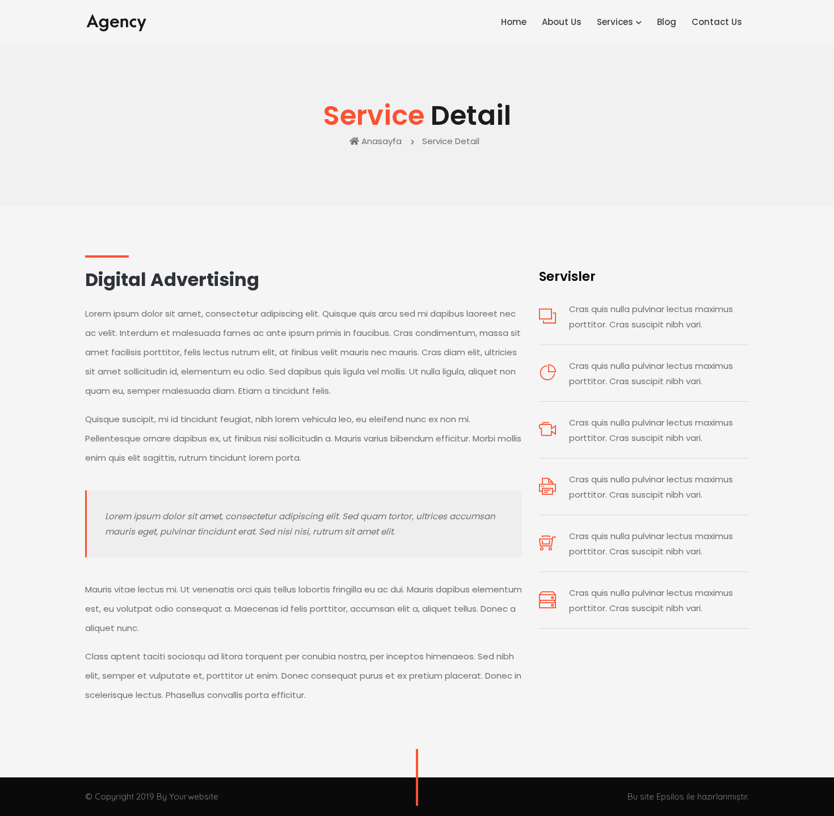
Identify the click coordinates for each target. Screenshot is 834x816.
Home (513, 22)
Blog (666, 22)
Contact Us (717, 22)
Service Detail (452, 141)
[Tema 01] (117, 22)
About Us (562, 22)
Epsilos (670, 796)
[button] (618, 22)
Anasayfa (381, 141)
